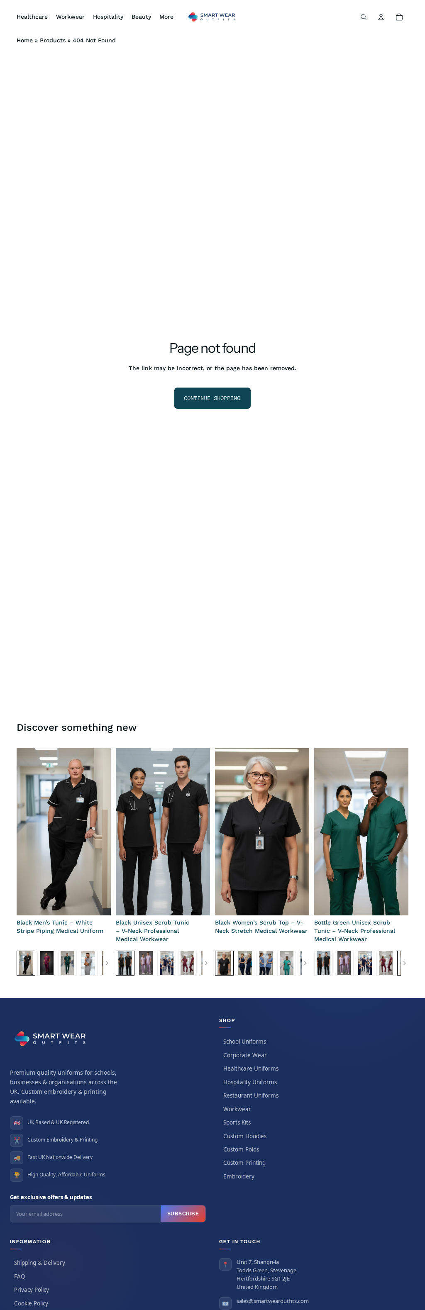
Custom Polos (241, 1149)
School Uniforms (244, 1041)
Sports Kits (237, 1122)
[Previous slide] (26, 832)
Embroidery (238, 1176)
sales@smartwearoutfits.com (273, 1301)
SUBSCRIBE (183, 1214)
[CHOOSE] (97, 902)
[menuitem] (166, 17)
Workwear (237, 1109)
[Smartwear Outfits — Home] (51, 1038)
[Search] (363, 17)
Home (25, 40)
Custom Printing (244, 1162)
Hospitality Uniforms (250, 1082)
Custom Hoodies (244, 1136)
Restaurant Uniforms (250, 1095)
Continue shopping (212, 398)
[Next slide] (102, 832)
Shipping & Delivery (39, 1262)
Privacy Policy (31, 1289)
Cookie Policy (31, 1303)
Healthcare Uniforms (250, 1068)
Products (53, 40)
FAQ (19, 1276)
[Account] (381, 17)
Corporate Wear (245, 1055)
